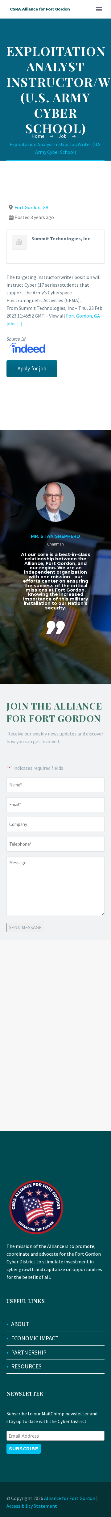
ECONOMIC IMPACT (35, 1338)
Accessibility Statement (31, 1506)
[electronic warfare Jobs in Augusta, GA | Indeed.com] (25, 347)
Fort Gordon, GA (31, 207)
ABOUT (20, 1324)
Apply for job (32, 368)
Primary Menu (99, 9)
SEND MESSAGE (25, 927)
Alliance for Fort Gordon (69, 1498)
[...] (19, 323)
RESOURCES (26, 1366)
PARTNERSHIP (29, 1352)
